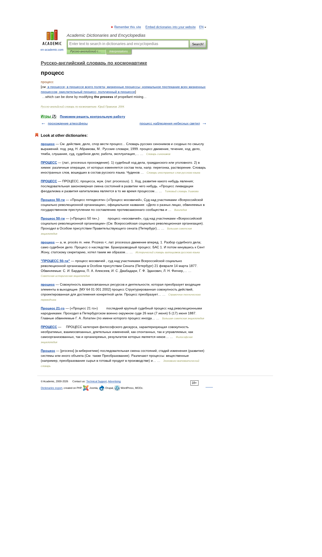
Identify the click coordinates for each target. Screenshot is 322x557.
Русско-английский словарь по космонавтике (86, 51)
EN (201, 27)
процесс (48, 144)
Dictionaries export (51, 388)
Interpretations (118, 51)
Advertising (114, 381)
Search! (198, 44)
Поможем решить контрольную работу (92, 116)
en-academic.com (52, 49)
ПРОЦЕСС (49, 162)
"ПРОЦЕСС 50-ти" (55, 261)
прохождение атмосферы (68, 123)
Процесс (48, 351)
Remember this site (128, 27)
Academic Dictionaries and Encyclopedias (106, 35)
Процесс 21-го (53, 308)
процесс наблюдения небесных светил (170, 123)
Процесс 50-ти (53, 200)
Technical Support (96, 381)
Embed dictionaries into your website (170, 27)
